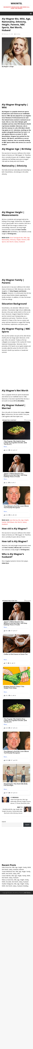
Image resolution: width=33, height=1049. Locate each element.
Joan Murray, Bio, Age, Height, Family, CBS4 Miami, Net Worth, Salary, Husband (15, 522)
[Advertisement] (16, 85)
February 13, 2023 (8, 34)
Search (4, 821)
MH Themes (27, 892)
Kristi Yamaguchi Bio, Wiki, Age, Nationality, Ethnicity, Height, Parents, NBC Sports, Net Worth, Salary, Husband (16, 240)
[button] (30, 13)
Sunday (18, 34)
